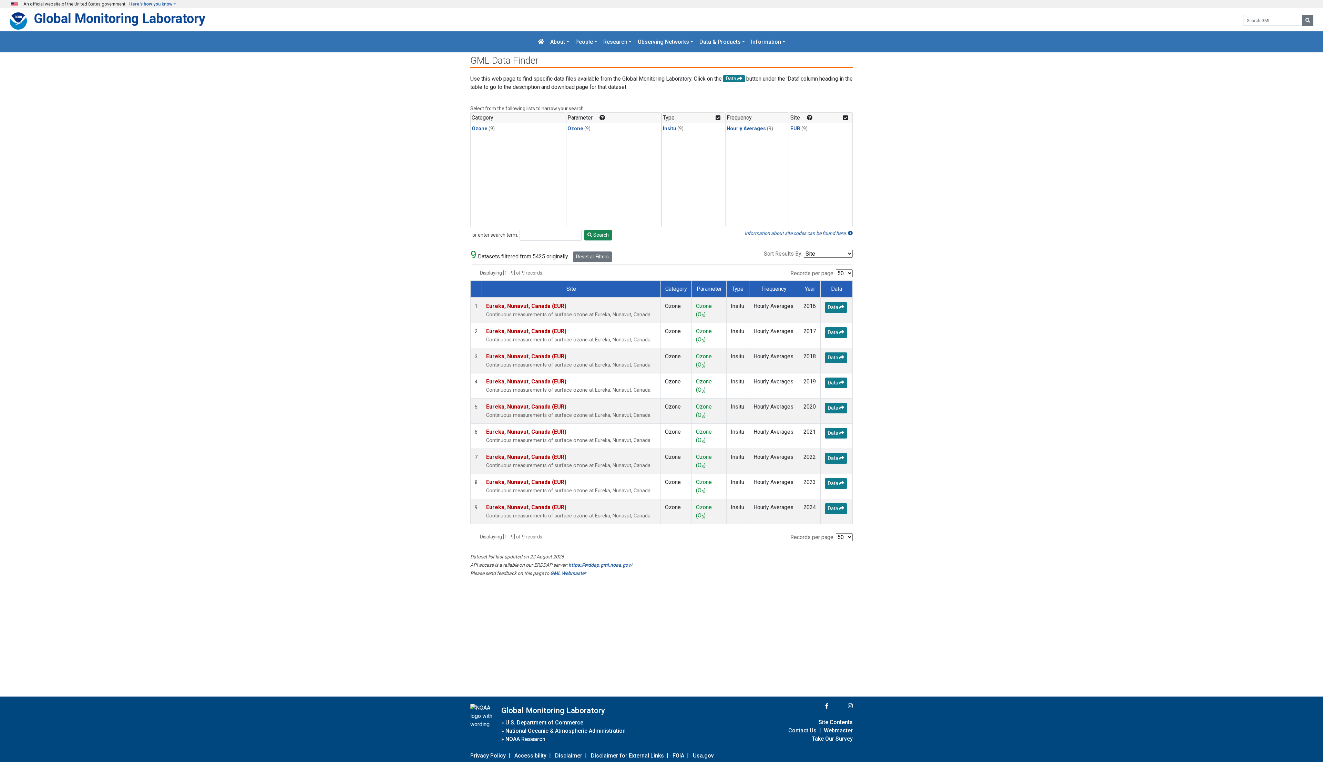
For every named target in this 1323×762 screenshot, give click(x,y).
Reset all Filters (592, 256)
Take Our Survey (832, 738)
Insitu (669, 129)
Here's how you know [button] (151, 4)
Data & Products (720, 42)
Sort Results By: (783, 253)
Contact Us (802, 730)
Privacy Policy (488, 755)
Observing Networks (663, 42)
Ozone (480, 129)
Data (833, 307)
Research (615, 42)
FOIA (678, 755)
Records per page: (812, 273)
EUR (795, 129)
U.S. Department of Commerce (544, 722)
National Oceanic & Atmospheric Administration (565, 731)
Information (766, 42)
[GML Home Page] (541, 42)
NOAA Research (525, 739)
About (557, 42)
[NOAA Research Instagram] (841, 706)
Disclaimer (568, 755)
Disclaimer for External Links (627, 755)
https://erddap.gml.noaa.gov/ (600, 565)
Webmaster (838, 730)
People (584, 42)
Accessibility (530, 755)
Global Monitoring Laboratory (119, 18)
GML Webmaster (568, 573)
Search (600, 235)
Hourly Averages (746, 129)
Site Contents (836, 722)
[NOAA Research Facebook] (817, 706)
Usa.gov (703, 755)
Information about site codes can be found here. (796, 233)
